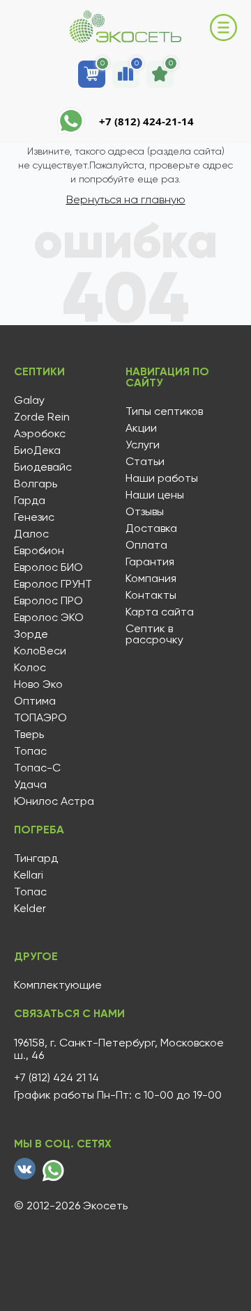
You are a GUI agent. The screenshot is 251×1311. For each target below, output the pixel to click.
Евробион (39, 550)
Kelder (30, 908)
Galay (29, 400)
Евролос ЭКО (49, 617)
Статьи (145, 461)
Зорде (31, 634)
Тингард (36, 858)
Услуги (143, 444)
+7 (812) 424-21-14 (146, 121)
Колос (30, 667)
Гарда (29, 500)
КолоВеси (40, 651)
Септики (39, 371)
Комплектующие (58, 985)
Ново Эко (38, 684)
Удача (30, 784)
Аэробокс (40, 433)
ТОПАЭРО (40, 717)
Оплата (146, 545)
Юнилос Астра (54, 801)
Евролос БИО (48, 567)
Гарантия (150, 561)
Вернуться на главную (125, 199)
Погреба (39, 829)
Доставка (151, 528)
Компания (151, 578)
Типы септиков (164, 411)
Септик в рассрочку (154, 634)
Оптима (35, 701)
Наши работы (162, 478)
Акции (141, 428)
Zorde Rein (42, 417)
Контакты (151, 595)
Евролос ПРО (48, 600)
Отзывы (145, 511)
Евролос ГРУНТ (53, 584)
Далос (31, 534)
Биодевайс (43, 467)
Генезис (34, 517)
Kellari (28, 875)
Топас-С (37, 768)
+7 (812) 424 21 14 (56, 1077)
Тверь (29, 734)
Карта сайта (160, 612)
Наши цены (155, 495)
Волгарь (35, 483)
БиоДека (37, 450)
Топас (30, 751)
